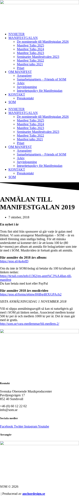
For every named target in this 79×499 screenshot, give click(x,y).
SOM (12, 102)
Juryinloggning (27, 87)
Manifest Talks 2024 (30, 49)
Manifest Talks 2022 (30, 60)
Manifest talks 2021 (30, 64)
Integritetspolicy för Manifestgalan (39, 90)
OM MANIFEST (20, 72)
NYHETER (16, 34)
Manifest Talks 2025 (30, 45)
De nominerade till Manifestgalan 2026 (43, 41)
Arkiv (21, 83)
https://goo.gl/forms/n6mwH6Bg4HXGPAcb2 (31, 294)
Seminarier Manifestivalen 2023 (38, 56)
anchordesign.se (33, 493)
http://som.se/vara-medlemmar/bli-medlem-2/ (29, 323)
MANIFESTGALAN (23, 38)
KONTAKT (16, 94)
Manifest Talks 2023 (30, 53)
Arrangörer (24, 75)
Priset (20, 68)
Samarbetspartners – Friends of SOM (41, 79)
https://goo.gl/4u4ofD (14, 261)
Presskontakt (25, 98)
